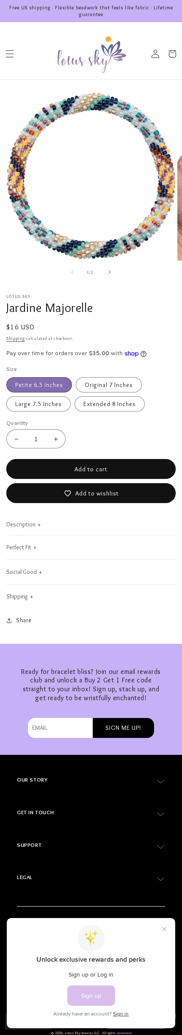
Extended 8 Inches (109, 404)
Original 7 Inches (109, 385)
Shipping (15, 338)
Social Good (21, 572)
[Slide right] (109, 272)
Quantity (17, 422)
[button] (9, 53)
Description (21, 524)
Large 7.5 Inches (38, 404)
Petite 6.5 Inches (39, 385)
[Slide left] (72, 272)
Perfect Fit (18, 547)
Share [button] (24, 620)
